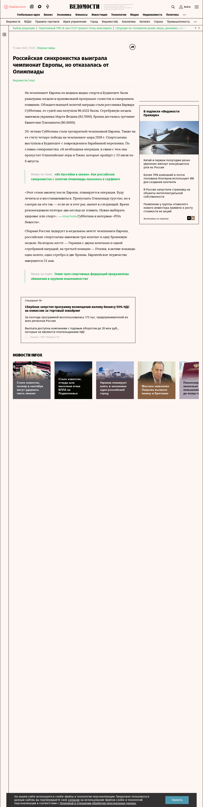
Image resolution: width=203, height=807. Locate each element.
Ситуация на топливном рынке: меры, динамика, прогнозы (154, 28)
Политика (172, 14)
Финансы (81, 14)
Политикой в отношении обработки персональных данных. (98, 803)
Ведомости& (110, 21)
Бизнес (48, 14)
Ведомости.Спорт (24, 80)
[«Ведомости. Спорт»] (86, 7)
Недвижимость (152, 14)
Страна (158, 21)
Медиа (134, 14)
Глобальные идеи (28, 14)
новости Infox (27, 355)
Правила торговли (47, 21)
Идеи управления (74, 21)
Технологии (118, 14)
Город (94, 21)
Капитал (145, 21)
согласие (74, 800)
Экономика (64, 14)
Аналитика (129, 21)
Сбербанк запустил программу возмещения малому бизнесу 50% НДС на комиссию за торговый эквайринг (77, 309)
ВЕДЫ (27, 21)
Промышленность (178, 21)
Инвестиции (99, 14)
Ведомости (13, 21)
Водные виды (46, 48)
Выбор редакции (24, 28)
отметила (69, 216)
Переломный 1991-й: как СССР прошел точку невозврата (75, 28)
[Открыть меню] (196, 7)
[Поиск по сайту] (173, 7)
